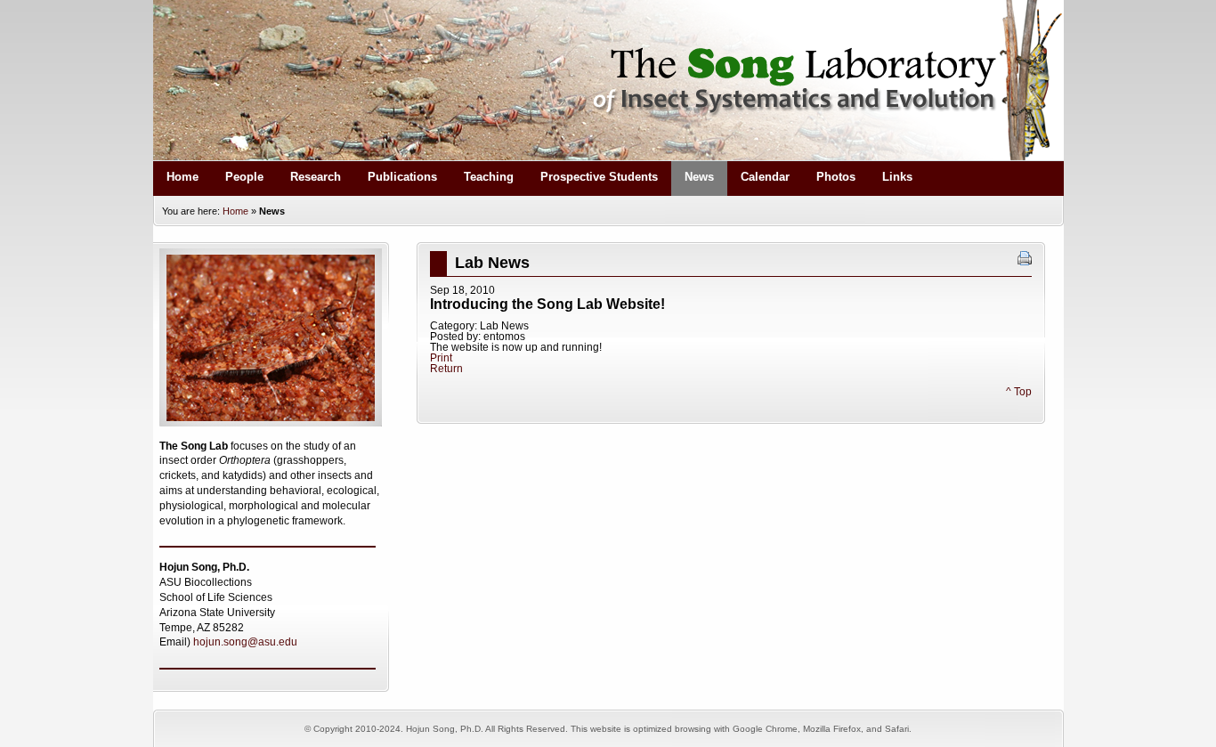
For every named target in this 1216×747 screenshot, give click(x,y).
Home (235, 211)
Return (446, 368)
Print (441, 358)
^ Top (1019, 392)
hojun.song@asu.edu (245, 642)
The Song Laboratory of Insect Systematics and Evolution (608, 80)
